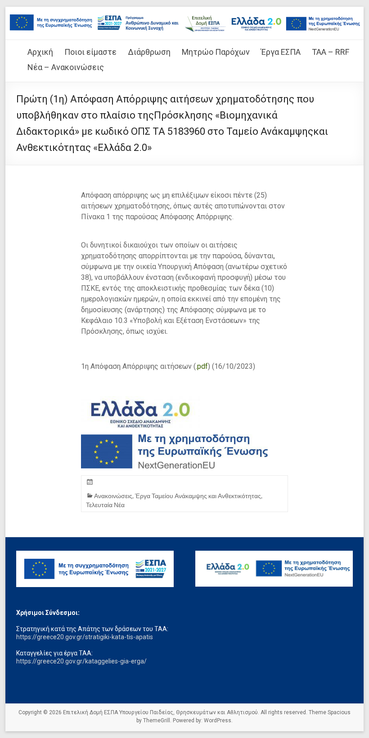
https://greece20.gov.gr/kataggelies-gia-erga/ (81, 661)
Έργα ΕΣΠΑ (281, 52)
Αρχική (40, 52)
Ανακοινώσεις (113, 495)
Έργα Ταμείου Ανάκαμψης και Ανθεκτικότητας (198, 495)
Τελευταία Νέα (105, 504)
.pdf (202, 366)
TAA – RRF (330, 52)
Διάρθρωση (149, 52)
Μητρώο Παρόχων (216, 52)
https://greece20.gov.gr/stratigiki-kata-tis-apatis (84, 637)
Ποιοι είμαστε (90, 52)
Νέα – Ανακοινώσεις (65, 67)
